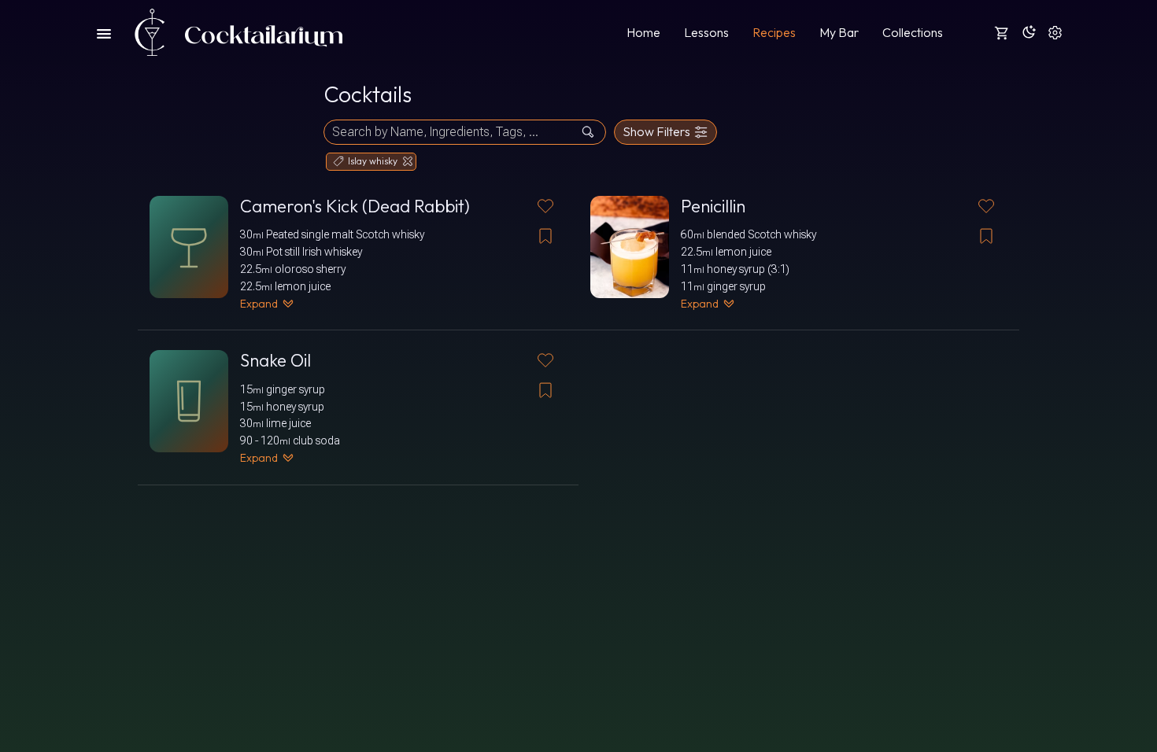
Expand (259, 304)
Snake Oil (275, 360)
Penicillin (713, 206)
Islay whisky (372, 161)
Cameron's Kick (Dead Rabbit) (355, 206)
